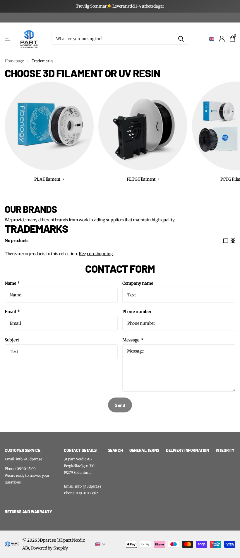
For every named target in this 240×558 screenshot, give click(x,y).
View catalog (8, 39)
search (115, 450)
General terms (144, 450)
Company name (137, 283)
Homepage (14, 60)
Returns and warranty (28, 511)
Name (12, 283)
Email (12, 311)
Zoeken (181, 39)
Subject (12, 340)
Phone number (137, 311)
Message (132, 340)
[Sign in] (222, 38)
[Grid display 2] (233, 241)
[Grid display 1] (225, 241)
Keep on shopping (96, 253)
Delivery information (187, 450)
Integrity (225, 450)
